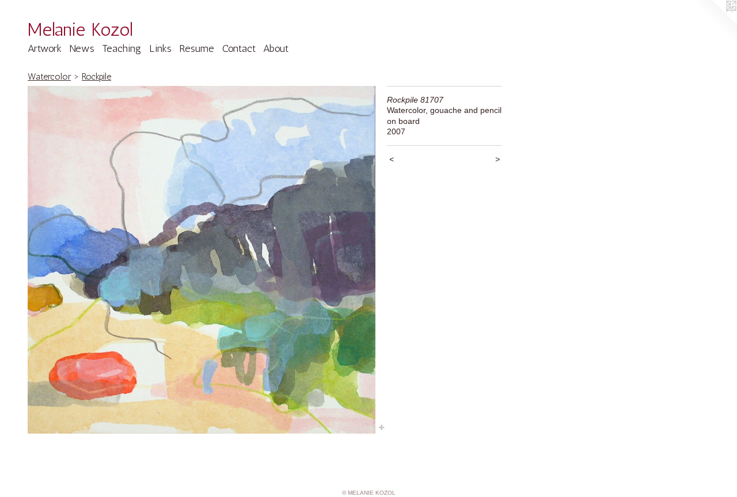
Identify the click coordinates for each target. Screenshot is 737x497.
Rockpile (96, 76)
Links (160, 48)
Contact (239, 48)
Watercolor (49, 76)
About (275, 48)
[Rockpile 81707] (201, 260)
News (82, 48)
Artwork (45, 48)
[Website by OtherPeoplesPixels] (714, 23)
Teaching (121, 48)
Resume (196, 48)
